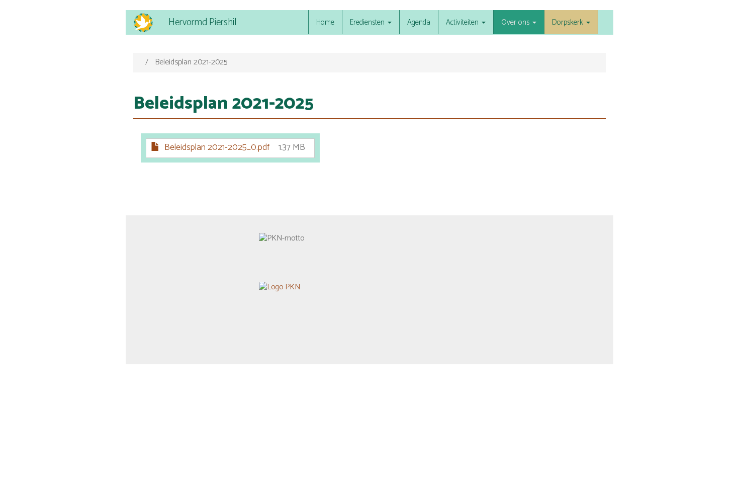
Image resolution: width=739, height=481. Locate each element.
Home (325, 22)
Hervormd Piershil (202, 22)
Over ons (516, 22)
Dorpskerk (568, 22)
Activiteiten (463, 22)
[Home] (147, 23)
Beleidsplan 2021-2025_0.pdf (216, 147)
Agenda (418, 22)
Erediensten (368, 22)
